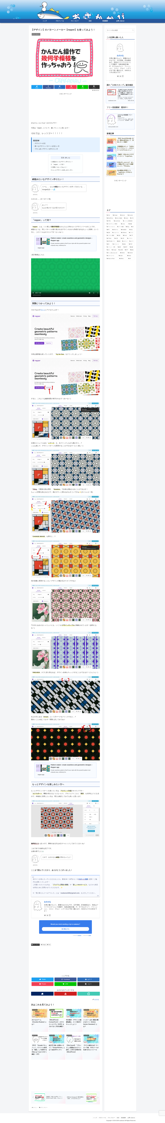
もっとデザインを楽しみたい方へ (62, 170)
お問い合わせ (131, 1117)
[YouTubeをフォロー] (47, 915)
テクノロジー (36, 944)
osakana (79, 935)
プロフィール (102, 1117)
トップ (95, 1117)
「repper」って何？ (58, 164)
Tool (49, 944)
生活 (118, 1117)
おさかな (47, 902)
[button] (132, 30)
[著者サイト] (45, 915)
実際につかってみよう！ (59, 167)
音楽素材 (123, 1117)
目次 (62, 158)
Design (44, 944)
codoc (89, 935)
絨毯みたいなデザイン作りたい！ (62, 161)
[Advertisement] (65, 107)
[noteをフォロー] (50, 915)
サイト (42, 310)
